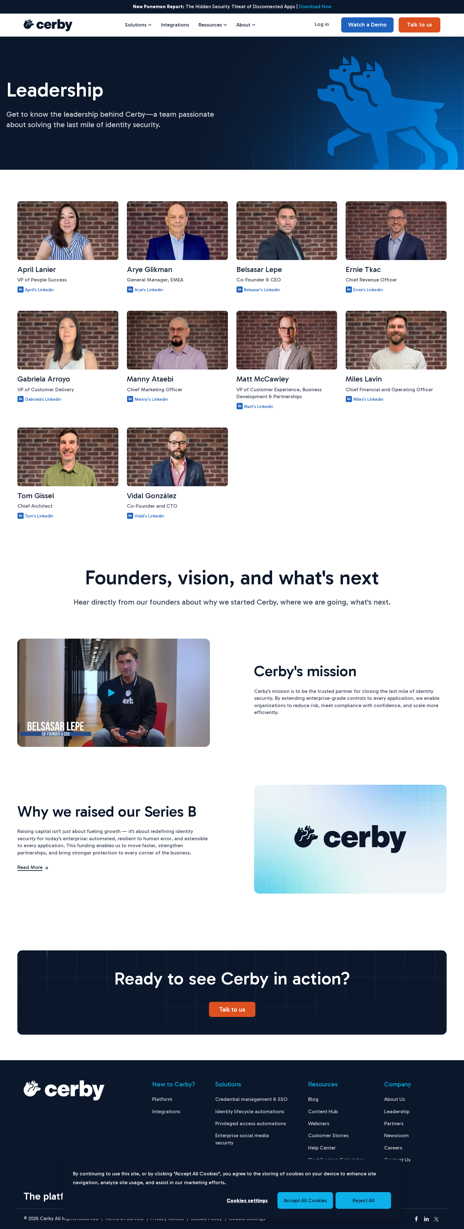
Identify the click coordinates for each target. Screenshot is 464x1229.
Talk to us (419, 24)
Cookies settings (247, 1200)
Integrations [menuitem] (166, 1111)
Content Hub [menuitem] (323, 1111)
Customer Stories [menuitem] (328, 1135)
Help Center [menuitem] (322, 1148)
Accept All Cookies (305, 1200)
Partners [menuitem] (393, 1123)
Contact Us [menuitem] (397, 1160)
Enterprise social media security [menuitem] (242, 1138)
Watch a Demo (367, 24)
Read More (30, 867)
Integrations (175, 25)
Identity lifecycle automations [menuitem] (249, 1111)
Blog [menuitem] (313, 1099)
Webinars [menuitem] (318, 1123)
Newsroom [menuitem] (396, 1135)
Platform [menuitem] (162, 1099)
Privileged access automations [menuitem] (250, 1123)
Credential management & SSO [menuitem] (251, 1099)
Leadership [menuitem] (396, 1111)
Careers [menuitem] (393, 1148)
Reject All (363, 1200)
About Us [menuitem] (394, 1099)
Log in (322, 24)
